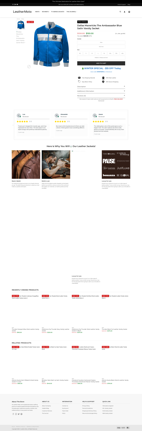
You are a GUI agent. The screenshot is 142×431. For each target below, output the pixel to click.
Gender (79, 39)
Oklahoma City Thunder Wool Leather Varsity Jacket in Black (85, 330)
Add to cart (101, 63)
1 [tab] (66, 141)
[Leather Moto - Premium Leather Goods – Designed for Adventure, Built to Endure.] (22, 11)
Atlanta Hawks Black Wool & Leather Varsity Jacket (115, 380)
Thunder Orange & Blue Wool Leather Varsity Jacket (25, 330)
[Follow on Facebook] (12, 4)
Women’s (45, 11)
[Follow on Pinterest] (17, 4)
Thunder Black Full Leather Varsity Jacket (114, 329)
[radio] (101, 42)
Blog (129, 4)
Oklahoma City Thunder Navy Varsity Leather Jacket (55, 330)
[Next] (71, 44)
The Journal (71, 11)
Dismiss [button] (87, 1)
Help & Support (122, 4)
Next (129, 125)
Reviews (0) (81, 96)
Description (81, 86)
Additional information (85, 91)
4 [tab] (74, 141)
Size (78, 49)
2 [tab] (69, 141)
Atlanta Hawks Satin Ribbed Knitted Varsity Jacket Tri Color (25, 380)
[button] (120, 11)
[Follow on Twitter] (15, 4)
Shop (22, 19)
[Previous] (29, 44)
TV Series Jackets (57, 11)
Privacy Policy (20, 426)
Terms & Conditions (33, 426)
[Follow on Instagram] (14, 4)
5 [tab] (76, 141)
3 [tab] (71, 141)
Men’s (37, 11)
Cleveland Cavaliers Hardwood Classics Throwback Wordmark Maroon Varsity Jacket (85, 380)
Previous (13, 125)
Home (18, 19)
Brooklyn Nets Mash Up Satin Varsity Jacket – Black (55, 380)
